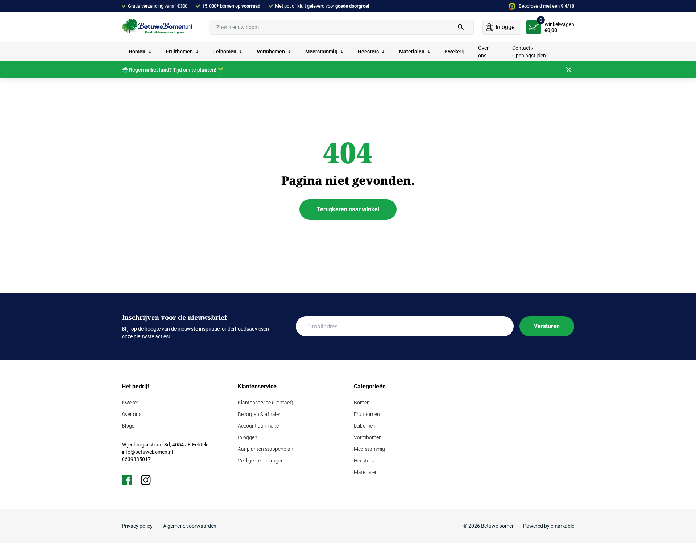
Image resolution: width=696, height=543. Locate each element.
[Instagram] (146, 480)
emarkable (562, 526)
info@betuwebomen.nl (147, 452)
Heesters (364, 461)
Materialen (366, 472)
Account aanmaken (260, 426)
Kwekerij (131, 402)
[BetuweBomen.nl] (158, 27)
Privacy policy (138, 526)
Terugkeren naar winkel (348, 209)
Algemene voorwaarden (189, 526)
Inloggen (247, 437)
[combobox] (341, 27)
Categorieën (370, 386)
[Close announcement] (568, 69)
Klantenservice (257, 386)
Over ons (131, 414)
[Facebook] (127, 480)
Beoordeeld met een (546, 6)
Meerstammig (369, 449)
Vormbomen (368, 437)
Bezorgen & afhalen (260, 414)
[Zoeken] (460, 27)
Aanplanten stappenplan (265, 449)
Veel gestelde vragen (261, 461)
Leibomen (365, 426)
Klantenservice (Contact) (265, 402)
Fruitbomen (367, 414)
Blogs (128, 426)
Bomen (362, 402)
